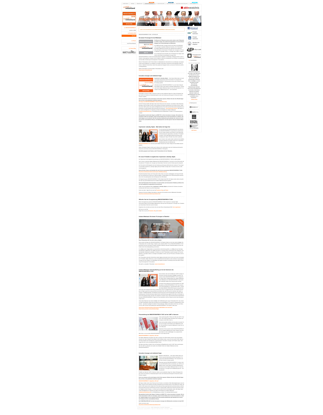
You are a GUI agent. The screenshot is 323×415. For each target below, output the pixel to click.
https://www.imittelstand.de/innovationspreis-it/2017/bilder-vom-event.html (155, 307)
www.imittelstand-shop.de (171, 108)
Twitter (166, 190)
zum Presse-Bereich (131, 43)
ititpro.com (153, 408)
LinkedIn (160, 210)
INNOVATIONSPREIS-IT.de (144, 143)
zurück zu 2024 (132, 30)
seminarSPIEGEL (147, 408)
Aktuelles (134, 35)
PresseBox (166, 408)
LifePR (171, 408)
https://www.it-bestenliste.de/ (145, 70)
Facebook (158, 190)
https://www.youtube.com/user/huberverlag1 (149, 308)
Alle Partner (194, 130)
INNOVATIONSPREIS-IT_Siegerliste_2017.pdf (148, 335)
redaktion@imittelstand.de (145, 111)
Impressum (167, 407)
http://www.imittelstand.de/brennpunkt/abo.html (149, 193)
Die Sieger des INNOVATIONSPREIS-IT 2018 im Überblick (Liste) (153, 101)
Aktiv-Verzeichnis (160, 408)
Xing (162, 190)
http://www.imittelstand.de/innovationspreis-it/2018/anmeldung (153, 171)
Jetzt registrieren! (177, 207)
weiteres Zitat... (194, 99)
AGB (152, 407)
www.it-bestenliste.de (160, 264)
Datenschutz (157, 407)
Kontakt (162, 407)
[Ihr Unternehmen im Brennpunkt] (139, 3)
